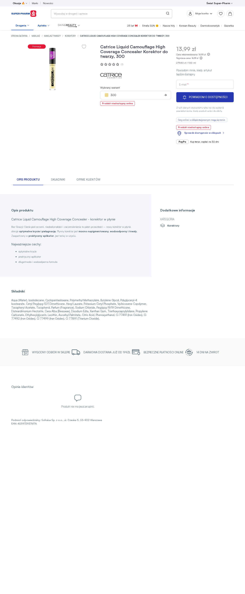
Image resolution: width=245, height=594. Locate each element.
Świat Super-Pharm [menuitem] (218, 3)
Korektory (70, 36)
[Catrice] (111, 75)
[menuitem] (22, 25)
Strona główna (19, 36)
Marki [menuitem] (35, 3)
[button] (69, 25)
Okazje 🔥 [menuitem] (19, 3)
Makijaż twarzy (52, 36)
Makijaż (36, 36)
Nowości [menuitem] (48, 3)
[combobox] (111, 13)
